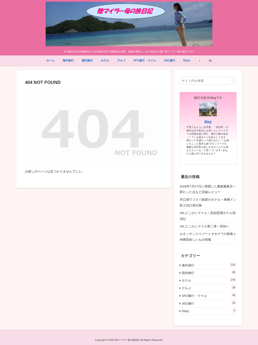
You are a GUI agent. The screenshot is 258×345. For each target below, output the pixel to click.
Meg (207, 122)
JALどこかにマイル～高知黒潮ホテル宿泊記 (208, 215)
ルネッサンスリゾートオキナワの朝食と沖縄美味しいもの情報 (208, 236)
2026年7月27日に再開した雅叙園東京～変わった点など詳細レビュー (208, 189)
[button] (233, 81)
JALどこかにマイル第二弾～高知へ (204, 226)
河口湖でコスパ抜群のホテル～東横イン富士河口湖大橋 (208, 202)
